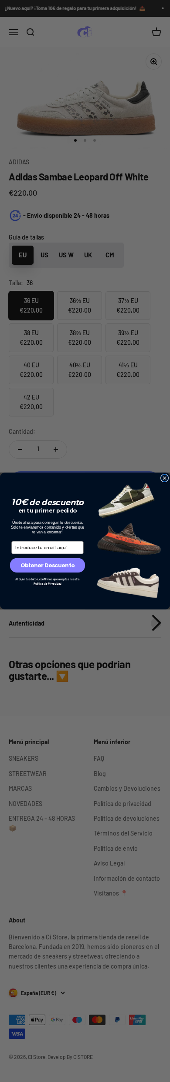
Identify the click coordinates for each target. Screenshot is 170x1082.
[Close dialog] (164, 478)
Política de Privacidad (47, 583)
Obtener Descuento (47, 565)
